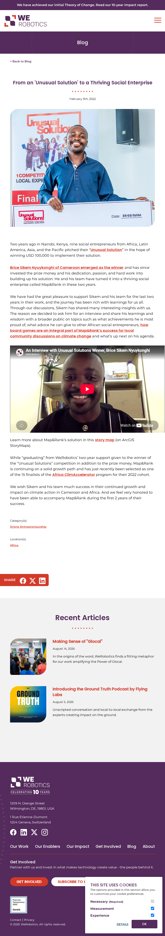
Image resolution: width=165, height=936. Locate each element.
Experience (99, 915)
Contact (15, 920)
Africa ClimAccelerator (73, 474)
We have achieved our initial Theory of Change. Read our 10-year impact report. (82, 5)
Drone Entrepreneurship (28, 527)
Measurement (102, 909)
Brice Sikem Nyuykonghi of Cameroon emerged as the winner (67, 267)
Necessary (106, 902)
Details (122, 924)
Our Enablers (47, 846)
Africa (14, 545)
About (149, 846)
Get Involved (108, 846)
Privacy (29, 920)
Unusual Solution (106, 249)
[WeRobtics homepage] (25, 21)
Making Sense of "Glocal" (77, 641)
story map (104, 439)
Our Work (19, 846)
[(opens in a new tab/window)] (23, 581)
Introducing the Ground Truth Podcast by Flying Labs (100, 691)
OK (144, 924)
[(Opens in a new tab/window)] (82, 904)
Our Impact (78, 846)
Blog (131, 846)
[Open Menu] (158, 20)
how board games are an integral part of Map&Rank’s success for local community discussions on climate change (79, 330)
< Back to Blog (20, 61)
